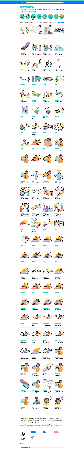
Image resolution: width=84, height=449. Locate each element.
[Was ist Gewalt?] (36, 78)
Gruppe (36, 22)
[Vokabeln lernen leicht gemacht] (59, 126)
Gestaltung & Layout (46, 357)
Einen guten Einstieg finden (35, 198)
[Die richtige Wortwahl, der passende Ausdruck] (36, 207)
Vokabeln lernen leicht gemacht (59, 133)
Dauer (40, 22)
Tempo (50, 22)
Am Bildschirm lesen (35, 309)
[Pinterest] (22, 443)
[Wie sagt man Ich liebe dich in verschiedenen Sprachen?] (36, 384)
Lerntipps (22, 132)
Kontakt (32, 437)
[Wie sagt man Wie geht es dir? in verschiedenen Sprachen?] (25, 175)
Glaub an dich (34, 101)
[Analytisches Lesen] (25, 286)
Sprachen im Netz (22, 373)
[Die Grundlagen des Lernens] (48, 110)
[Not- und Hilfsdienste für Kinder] (36, 401)
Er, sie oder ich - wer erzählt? (25, 198)
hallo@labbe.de (22, 439)
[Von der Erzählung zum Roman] (59, 223)
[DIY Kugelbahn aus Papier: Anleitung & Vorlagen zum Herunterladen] (48, 29)
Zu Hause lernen (23, 117)
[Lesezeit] (36, 255)
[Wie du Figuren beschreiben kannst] (25, 223)
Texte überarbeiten (57, 198)
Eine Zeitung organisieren (34, 323)
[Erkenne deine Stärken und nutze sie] (36, 110)
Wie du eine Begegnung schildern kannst (58, 215)
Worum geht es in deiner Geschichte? (35, 182)
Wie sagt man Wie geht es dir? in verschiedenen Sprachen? (25, 182)
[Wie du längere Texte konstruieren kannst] (25, 239)
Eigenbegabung (45, 408)
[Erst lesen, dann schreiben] (36, 158)
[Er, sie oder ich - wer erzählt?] (25, 191)
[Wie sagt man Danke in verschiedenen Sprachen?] (25, 158)
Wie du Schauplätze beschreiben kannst (46, 215)
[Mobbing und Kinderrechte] (59, 47)
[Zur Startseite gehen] (22, 2)
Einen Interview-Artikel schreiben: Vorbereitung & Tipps (47, 342)
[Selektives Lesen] (48, 286)
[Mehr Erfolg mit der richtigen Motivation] (25, 94)
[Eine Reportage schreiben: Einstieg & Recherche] (25, 351)
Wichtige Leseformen (57, 277)
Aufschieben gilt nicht (58, 117)
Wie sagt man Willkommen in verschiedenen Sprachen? (59, 359)
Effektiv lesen (33, 245)
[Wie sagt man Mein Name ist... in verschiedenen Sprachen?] (48, 158)
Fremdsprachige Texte (24, 324)
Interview (44, 340)
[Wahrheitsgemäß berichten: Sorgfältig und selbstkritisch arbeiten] (59, 317)
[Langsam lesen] (36, 286)
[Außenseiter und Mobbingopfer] (36, 47)
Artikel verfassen (34, 340)
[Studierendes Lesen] (59, 286)
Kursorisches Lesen (57, 278)
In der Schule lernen (46, 101)
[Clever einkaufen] (48, 142)
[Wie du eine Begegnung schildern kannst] (59, 207)
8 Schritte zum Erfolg (46, 116)
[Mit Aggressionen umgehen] (25, 78)
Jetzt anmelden (56, 437)
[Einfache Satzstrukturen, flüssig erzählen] (25, 207)
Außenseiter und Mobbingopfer (36, 54)
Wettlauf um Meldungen (23, 340)
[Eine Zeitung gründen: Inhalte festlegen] (36, 317)
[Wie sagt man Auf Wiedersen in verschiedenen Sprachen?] (59, 384)
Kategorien (21, 22)
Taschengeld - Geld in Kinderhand (23, 55)
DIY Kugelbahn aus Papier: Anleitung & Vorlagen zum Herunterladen (46, 38)
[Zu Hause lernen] (25, 110)
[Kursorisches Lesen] (59, 271)
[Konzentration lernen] (59, 78)
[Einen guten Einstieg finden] (36, 191)
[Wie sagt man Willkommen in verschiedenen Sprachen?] (59, 351)
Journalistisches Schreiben (46, 323)
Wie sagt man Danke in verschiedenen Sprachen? (24, 166)
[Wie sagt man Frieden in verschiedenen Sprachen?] (48, 175)
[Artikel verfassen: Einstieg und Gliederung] (36, 334)
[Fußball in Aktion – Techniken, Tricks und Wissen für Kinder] (25, 29)
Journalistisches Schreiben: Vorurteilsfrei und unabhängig (47, 325)
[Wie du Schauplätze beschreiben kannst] (48, 207)
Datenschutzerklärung (33, 436)
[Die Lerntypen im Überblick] (59, 29)
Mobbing (33, 53)
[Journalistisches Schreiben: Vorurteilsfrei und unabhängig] (48, 317)
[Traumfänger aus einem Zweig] (59, 63)
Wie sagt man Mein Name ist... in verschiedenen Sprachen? (47, 166)
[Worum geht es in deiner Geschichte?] (36, 175)
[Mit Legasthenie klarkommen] (36, 142)
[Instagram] (20, 443)
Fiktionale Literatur (23, 309)
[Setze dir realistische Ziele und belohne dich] (36, 126)
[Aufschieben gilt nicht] (59, 110)
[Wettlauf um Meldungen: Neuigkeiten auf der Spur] (25, 334)
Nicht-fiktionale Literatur (46, 309)
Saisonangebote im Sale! (53, 0)
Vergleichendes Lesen (58, 309)
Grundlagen (22, 100)
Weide (55, 69)
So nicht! (33, 277)
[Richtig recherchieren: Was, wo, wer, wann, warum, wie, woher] (59, 334)
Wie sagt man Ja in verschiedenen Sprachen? (24, 409)
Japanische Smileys (23, 391)
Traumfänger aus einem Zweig (59, 70)
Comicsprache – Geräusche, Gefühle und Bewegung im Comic (47, 392)
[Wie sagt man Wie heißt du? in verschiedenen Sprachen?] (59, 158)
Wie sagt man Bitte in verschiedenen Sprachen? (58, 150)
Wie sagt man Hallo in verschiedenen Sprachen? (58, 375)
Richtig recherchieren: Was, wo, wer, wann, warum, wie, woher (59, 342)
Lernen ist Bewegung (46, 133)
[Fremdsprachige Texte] (25, 317)
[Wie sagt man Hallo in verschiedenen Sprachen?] (59, 367)
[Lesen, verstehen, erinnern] (25, 255)
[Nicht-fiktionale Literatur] (48, 302)
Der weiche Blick (23, 278)
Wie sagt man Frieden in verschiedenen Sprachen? (46, 182)
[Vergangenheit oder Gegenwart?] (48, 191)
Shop (63, 2)
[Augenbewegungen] (48, 271)
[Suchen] (61, 2)
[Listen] (25, 142)
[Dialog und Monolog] (48, 223)
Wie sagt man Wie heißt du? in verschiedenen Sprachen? (59, 166)
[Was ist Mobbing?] (36, 63)
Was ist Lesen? (22, 277)
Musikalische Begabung (58, 408)
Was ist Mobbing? (34, 70)
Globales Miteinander (57, 357)
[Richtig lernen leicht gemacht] (48, 78)
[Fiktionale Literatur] (25, 302)
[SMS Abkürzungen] (48, 367)
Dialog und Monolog (46, 230)
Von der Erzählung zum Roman (59, 230)
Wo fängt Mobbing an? (46, 70)
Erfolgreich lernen (34, 100)
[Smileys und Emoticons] (25, 367)
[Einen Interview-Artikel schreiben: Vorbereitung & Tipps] (48, 334)
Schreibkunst (22, 213)
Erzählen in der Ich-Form (58, 182)
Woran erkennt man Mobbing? (25, 70)
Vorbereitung (26, 22)
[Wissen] (59, 239)
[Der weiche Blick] (25, 271)
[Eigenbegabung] (48, 401)
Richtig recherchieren (57, 340)
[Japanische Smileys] (25, 384)
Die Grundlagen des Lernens (47, 117)
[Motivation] (48, 239)
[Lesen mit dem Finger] (36, 271)
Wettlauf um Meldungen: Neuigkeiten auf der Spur (24, 342)
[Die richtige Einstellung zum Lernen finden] (59, 94)
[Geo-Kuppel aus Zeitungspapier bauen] (36, 29)
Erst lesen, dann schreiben (35, 166)
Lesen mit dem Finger (35, 278)
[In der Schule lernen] (48, 94)
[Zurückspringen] (48, 255)
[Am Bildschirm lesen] (36, 302)
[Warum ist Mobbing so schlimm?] (48, 47)
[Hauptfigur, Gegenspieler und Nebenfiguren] (36, 223)
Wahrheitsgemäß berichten (57, 323)
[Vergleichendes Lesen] (59, 302)
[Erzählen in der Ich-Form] (59, 175)
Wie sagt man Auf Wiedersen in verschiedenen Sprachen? (59, 392)
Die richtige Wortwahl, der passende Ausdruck (35, 215)
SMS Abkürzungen (45, 374)
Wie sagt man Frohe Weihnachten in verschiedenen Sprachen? (36, 375)
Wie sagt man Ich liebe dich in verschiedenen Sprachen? (36, 392)
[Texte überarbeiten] (59, 191)
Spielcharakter (31, 22)
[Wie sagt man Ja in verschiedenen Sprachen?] (25, 401)
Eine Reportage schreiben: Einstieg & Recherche (24, 359)
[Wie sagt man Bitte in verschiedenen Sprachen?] (59, 142)
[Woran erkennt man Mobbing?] (25, 63)
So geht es (45, 213)
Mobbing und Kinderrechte (58, 54)
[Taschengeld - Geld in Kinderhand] (25, 47)
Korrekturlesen (34, 358)
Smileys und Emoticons (24, 374)
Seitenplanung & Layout (46, 358)
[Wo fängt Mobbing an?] (48, 63)
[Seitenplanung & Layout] (48, 351)
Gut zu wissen (22, 323)
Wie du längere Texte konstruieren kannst (23, 247)
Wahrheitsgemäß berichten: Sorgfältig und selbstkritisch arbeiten (58, 325)
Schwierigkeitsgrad (45, 22)
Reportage (22, 357)
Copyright (32, 438)
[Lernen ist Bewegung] (48, 126)
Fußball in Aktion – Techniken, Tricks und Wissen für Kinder (25, 37)
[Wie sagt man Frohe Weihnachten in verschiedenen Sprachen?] (36, 367)
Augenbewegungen (46, 278)
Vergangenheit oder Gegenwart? (46, 199)
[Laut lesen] (59, 255)
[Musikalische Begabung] (59, 401)
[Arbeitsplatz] (36, 239)
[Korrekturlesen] (36, 351)
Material (54, 22)
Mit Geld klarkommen (23, 53)
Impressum (32, 435)
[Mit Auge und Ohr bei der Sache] (25, 126)
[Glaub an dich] (36, 94)
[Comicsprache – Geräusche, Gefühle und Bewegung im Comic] (48, 384)
